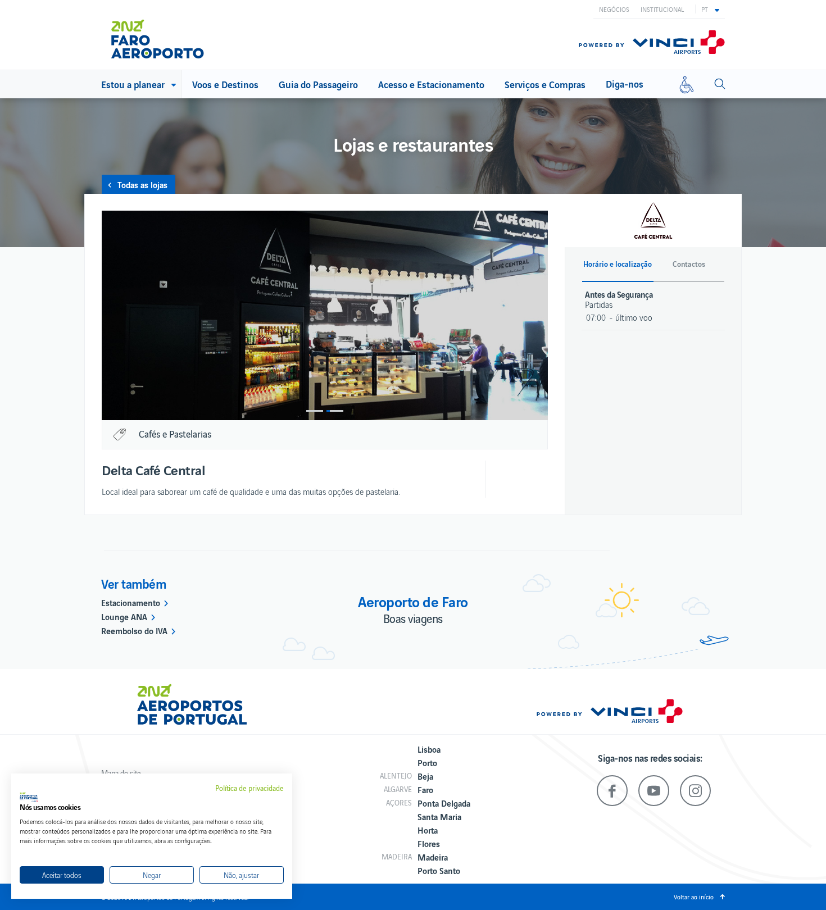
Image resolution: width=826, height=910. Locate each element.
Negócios (614, 8)
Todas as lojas (142, 184)
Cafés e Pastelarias (175, 434)
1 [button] (314, 411)
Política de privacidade (249, 788)
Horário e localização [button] (617, 264)
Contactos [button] (689, 264)
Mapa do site (121, 772)
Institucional (662, 8)
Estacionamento (130, 602)
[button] (710, 8)
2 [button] (334, 411)
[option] (325, 315)
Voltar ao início (694, 896)
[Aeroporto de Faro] (165, 35)
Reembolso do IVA (134, 630)
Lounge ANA (124, 616)
